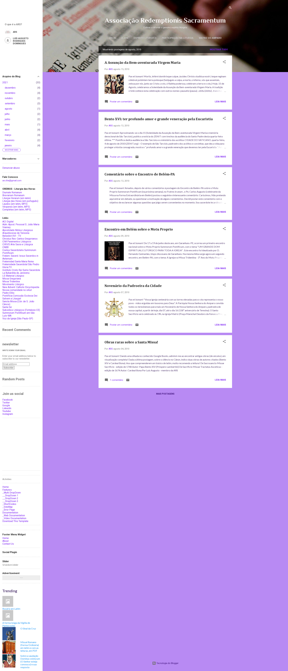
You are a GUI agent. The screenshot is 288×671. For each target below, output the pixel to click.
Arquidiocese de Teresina (15, 233)
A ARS (124, 38)
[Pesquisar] (230, 8)
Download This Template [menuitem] (15, 521)
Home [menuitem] (5, 487)
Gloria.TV (7, 267)
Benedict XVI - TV (11, 235)
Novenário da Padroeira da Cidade (133, 286)
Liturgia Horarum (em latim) (16, 198)
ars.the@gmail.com (11, 180)
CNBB (5, 247)
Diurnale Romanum (12, 192)
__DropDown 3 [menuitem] (10, 501)
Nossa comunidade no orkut (17, 290)
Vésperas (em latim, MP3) (16, 206)
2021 (5, 82)
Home (5, 538)
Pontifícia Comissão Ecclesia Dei (19, 295)
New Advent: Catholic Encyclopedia (20, 287)
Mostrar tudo (219, 49)
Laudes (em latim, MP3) (14, 203)
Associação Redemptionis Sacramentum (165, 20)
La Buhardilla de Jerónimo (16, 272)
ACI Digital (8, 221)
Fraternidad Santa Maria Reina (18, 261)
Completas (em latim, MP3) (16, 209)
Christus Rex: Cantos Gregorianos (20, 238)
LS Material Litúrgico (13, 275)
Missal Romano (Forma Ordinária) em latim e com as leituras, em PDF (29, 646)
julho (7, 114)
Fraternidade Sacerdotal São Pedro (20, 264)
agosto (8, 108)
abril (7, 129)
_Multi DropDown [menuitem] (11, 492)
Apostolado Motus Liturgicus (17, 230)
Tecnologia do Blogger (167, 663)
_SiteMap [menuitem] (7, 506)
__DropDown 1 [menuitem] (10, 495)
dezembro (10, 87)
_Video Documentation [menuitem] (14, 518)
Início (112, 38)
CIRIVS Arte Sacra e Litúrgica (17, 244)
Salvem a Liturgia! (11, 298)
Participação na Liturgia (178, 38)
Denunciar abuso (11, 167)
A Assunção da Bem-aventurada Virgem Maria (142, 63)
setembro (10, 103)
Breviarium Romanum (13, 195)
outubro (9, 98)
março (8, 135)
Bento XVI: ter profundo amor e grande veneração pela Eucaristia (159, 119)
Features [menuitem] (7, 489)
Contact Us (8, 543)
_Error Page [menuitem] (8, 509)
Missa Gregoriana (11, 278)
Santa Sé (7, 307)
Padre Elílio (8, 292)
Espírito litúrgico (145, 38)
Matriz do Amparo (210, 38)
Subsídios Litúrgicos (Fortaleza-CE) (21, 310)
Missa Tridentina (11, 281)
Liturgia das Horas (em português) (20, 201)
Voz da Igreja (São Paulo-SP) (17, 318)
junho (7, 119)
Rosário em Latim (11, 608)
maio (7, 124)
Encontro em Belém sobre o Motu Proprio (139, 229)
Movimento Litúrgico (13, 284)
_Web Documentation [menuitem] (13, 515)
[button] (224, 62)
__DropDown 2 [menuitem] (10, 498)
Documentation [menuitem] (10, 512)
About (5, 541)
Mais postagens (165, 394)
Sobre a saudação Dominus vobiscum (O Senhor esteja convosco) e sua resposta (30, 661)
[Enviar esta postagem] (137, 102)
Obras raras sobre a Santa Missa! (131, 342)
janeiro (8, 145)
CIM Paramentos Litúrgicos (16, 241)
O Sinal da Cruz (28, 628)
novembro (10, 93)
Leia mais (220, 101)
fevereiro (9, 140)
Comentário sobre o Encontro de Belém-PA (140, 174)
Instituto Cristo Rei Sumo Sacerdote (21, 270)
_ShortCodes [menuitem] (9, 504)
